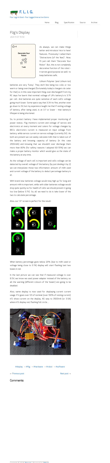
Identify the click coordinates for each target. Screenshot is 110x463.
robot (50, 367)
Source (82, 23)
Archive (94, 23)
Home (47, 23)
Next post (64, 374)
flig (28, 367)
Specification (69, 23)
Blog (56, 23)
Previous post (18, 374)
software (61, 367)
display (20, 367)
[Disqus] (40, 417)
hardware (39, 367)
